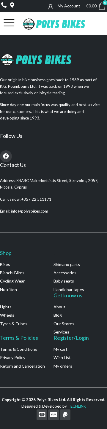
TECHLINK (77, 406)
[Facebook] (6, 156)
